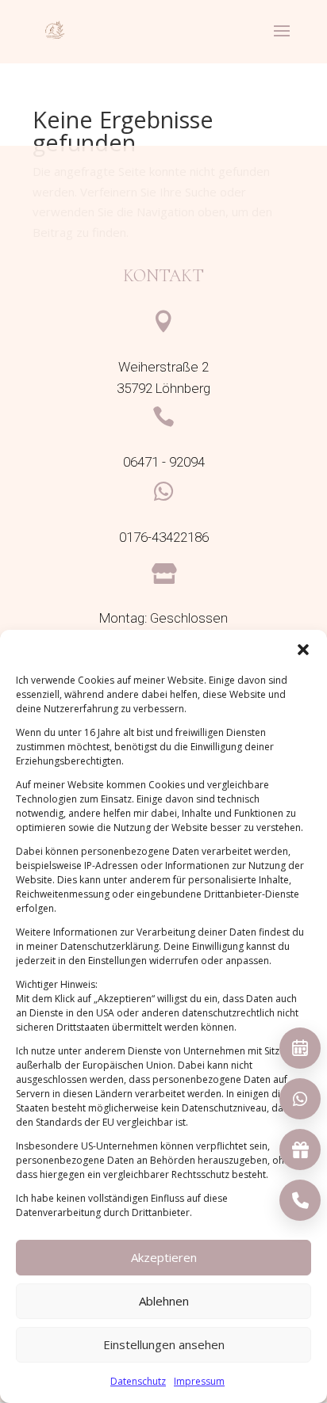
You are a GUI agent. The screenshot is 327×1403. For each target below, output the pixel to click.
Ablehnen (164, 1301)
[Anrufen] (300, 1200)
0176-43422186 (164, 537)
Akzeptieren (164, 1257)
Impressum (199, 1381)
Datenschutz (138, 1381)
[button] (303, 650)
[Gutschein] (300, 1149)
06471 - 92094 (164, 462)
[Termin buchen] (300, 1048)
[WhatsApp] (300, 1098)
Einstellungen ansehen (164, 1344)
